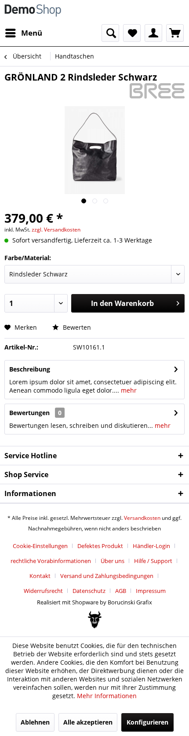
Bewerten (76, 327)
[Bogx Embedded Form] (94, 620)
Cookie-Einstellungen (40, 546)
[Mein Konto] (153, 33)
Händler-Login (151, 546)
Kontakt (40, 576)
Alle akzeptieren (88, 722)
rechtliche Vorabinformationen (51, 561)
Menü (31, 33)
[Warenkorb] (175, 33)
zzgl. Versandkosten (56, 229)
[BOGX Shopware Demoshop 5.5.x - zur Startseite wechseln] (32, 12)
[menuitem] (23, 33)
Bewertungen (29, 412)
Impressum (151, 591)
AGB (120, 591)
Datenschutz (89, 591)
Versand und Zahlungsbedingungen (106, 576)
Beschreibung (29, 369)
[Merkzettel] (132, 33)
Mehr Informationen (107, 696)
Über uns (112, 561)
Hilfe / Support (153, 561)
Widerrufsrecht (43, 591)
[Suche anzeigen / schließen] (110, 33)
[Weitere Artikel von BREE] (157, 91)
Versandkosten (142, 518)
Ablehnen (35, 722)
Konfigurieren (147, 722)
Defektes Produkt (100, 546)
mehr (128, 390)
